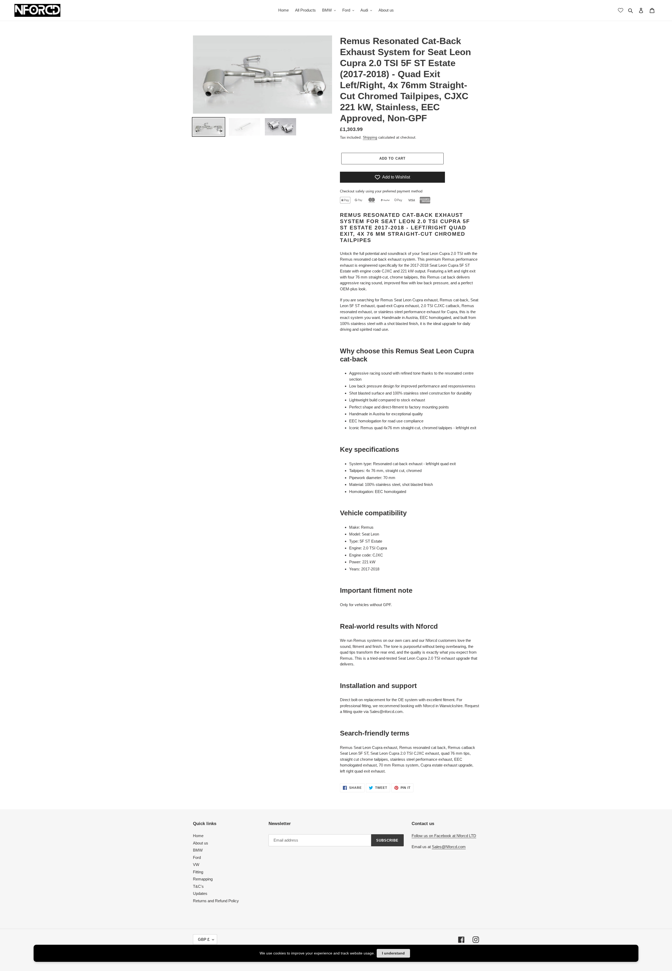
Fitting (198, 872)
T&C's (198, 886)
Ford (197, 857)
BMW (198, 850)
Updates (200, 893)
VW (196, 864)
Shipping (370, 137)
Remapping (203, 879)
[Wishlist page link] (620, 10)
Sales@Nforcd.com (449, 846)
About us (200, 843)
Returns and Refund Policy (216, 901)
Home (198, 835)
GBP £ (203, 939)
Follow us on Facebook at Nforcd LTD (444, 835)
